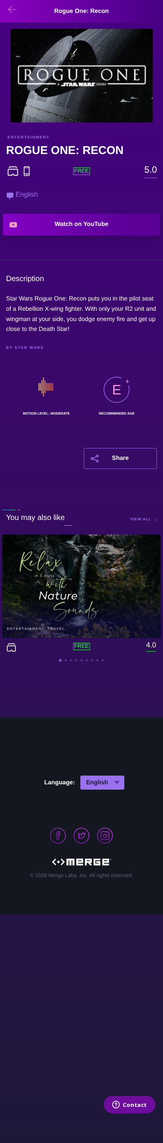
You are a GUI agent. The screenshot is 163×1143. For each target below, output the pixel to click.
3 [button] (71, 660)
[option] (82, 75)
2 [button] (65, 660)
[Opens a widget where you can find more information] (129, 1105)
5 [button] (81, 660)
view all (140, 519)
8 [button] (97, 660)
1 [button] (60, 660)
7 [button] (92, 660)
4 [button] (76, 660)
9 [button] (103, 660)
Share (120, 458)
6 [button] (87, 660)
